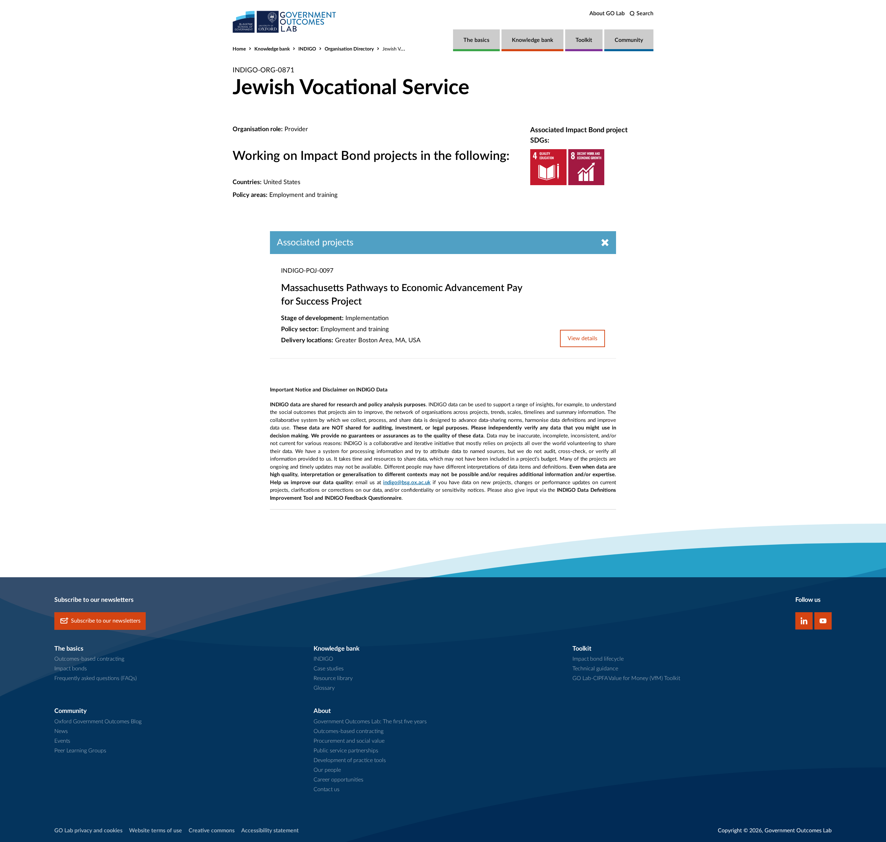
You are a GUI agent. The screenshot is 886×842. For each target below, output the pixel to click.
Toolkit (584, 40)
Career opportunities (338, 779)
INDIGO (307, 49)
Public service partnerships (346, 750)
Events (62, 741)
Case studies (329, 668)
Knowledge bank (532, 40)
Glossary (324, 688)
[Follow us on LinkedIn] (804, 621)
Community (629, 40)
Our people (327, 770)
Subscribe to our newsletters (106, 621)
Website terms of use (155, 830)
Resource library (333, 678)
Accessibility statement (270, 830)
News (61, 731)
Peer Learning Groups (80, 750)
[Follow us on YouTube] (823, 621)
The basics (476, 40)
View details (582, 338)
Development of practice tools (350, 760)
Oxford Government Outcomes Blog (98, 721)
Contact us (327, 789)
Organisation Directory (349, 49)
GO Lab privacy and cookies (88, 830)
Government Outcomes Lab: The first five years (370, 721)
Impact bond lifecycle (598, 659)
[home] (284, 21)
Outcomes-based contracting (89, 659)
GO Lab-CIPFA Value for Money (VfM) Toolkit (626, 678)
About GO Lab (607, 13)
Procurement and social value (349, 741)
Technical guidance (595, 668)
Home (239, 49)
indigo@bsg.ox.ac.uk (407, 482)
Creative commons (212, 830)
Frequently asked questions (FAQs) (95, 678)
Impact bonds (70, 668)
